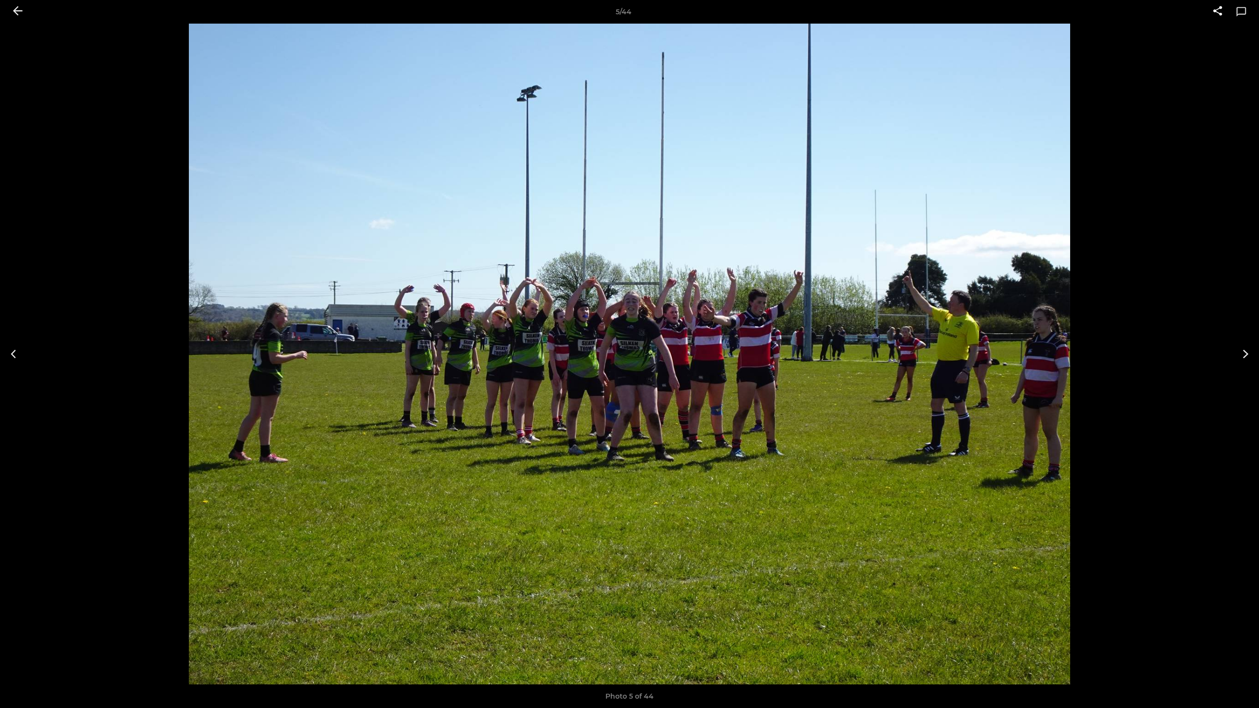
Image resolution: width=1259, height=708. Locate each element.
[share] (1218, 12)
